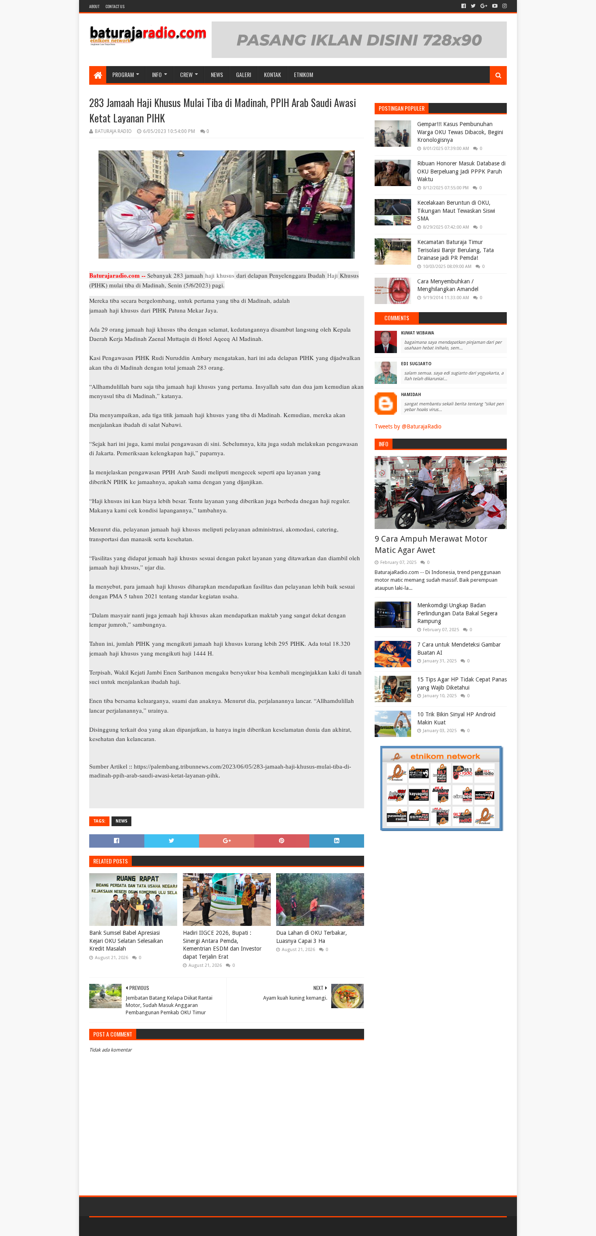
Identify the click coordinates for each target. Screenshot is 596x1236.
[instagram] (504, 6)
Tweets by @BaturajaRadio (408, 426)
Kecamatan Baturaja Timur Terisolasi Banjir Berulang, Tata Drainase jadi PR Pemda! (455, 250)
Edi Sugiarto (416, 364)
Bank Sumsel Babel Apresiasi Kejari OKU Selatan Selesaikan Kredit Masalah (126, 941)
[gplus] (484, 6)
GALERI (243, 74)
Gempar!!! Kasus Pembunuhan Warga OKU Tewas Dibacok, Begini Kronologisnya (460, 132)
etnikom (303, 74)
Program (123, 74)
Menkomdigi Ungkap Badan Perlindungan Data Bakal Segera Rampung (457, 613)
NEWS (217, 74)
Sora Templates (134, 1226)
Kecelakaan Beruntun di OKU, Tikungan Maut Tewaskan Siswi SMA (456, 210)
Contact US (114, 6)
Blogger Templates (181, 1226)
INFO (157, 74)
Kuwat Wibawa (417, 333)
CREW (186, 74)
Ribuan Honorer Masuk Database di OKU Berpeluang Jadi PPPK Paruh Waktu (461, 171)
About (94, 6)
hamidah (411, 394)
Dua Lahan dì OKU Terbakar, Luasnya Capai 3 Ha (311, 937)
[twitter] (473, 6)
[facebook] (463, 6)
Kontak (272, 74)
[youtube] (495, 6)
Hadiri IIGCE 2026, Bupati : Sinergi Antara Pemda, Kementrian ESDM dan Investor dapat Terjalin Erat (222, 945)
